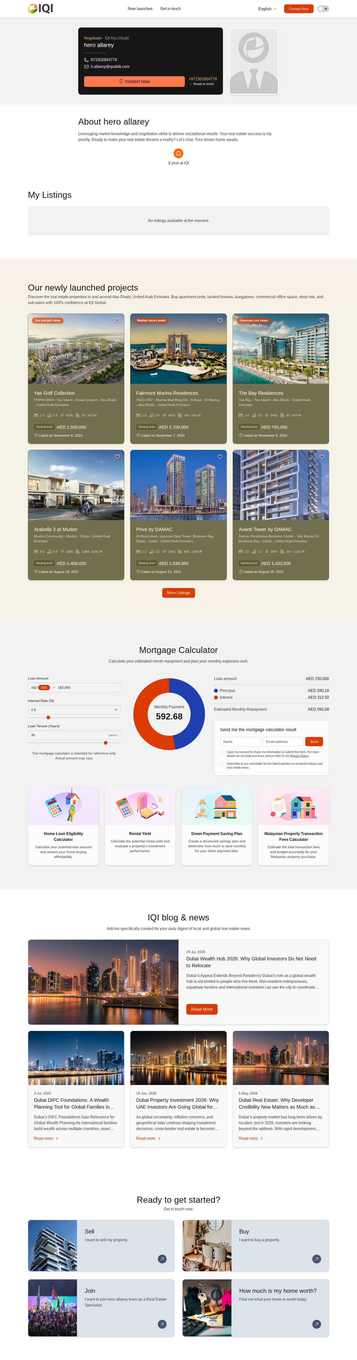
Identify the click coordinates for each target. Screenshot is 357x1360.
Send (314, 742)
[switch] (323, 9)
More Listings (178, 593)
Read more (202, 1009)
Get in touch (170, 9)
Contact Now (299, 9)
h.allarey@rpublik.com (110, 66)
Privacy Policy (299, 756)
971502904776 (104, 60)
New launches (140, 9)
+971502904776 (203, 79)
